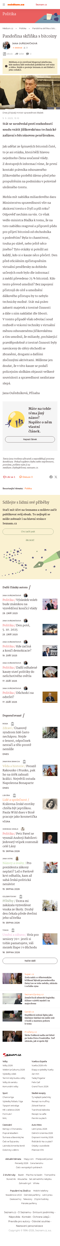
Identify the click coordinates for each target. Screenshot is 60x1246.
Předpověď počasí (44, 1159)
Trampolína (49, 1175)
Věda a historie (13, 766)
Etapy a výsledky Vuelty (42, 1069)
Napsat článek (30, 439)
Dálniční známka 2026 (42, 1133)
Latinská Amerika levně (14, 1146)
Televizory (27, 1199)
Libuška (6, 795)
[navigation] (3, 4)
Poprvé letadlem (10, 1133)
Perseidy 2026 (21, 1163)
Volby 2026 (8, 1065)
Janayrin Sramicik (11, 761)
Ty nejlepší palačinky (41, 1097)
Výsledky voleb (9, 1074)
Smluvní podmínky (43, 1212)
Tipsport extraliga (11, 1105)
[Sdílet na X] (55, 477)
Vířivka (36, 1183)
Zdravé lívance (38, 1105)
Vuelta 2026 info (39, 1065)
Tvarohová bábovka (41, 1110)
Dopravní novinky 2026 (42, 1137)
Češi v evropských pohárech (29, 1167)
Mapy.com (29, 1159)
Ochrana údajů (41, 1216)
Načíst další (30, 961)
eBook (10, 54)
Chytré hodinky (41, 1199)
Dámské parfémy (32, 1195)
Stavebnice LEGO (14, 1195)
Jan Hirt (35, 1074)
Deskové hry (15, 1199)
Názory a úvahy (13, 863)
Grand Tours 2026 (40, 1086)
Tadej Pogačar (38, 1078)
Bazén (21, 1175)
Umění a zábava (14, 935)
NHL (5, 1118)
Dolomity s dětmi (11, 1150)
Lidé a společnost (15, 800)
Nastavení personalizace (29, 1225)
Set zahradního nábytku (40, 1179)
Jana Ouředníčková (24, 43)
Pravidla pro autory (19, 1221)
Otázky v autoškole (40, 1146)
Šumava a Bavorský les (13, 1137)
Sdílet (21, 54)
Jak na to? (30, 540)
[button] (30, 92)
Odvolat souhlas (41, 1221)
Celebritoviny (9, 896)
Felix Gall (36, 1082)
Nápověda (14, 1216)
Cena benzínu (36, 1163)
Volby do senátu (10, 1082)
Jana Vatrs (8, 859)
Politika (28, 488)
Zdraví (7, 728)
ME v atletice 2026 (11, 1110)
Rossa (5, 724)
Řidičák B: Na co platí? (42, 1141)
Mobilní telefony (40, 1191)
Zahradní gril (25, 1183)
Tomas (5, 930)
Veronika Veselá (10, 829)
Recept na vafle (39, 1114)
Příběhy (8, 901)
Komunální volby (10, 1086)
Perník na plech (39, 1118)
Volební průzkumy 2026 (14, 1069)
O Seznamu (24, 1212)
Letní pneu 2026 (39, 1129)
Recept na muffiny (40, 1101)
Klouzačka (22, 1179)
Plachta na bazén (34, 1175)
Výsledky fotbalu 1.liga (13, 1101)
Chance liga (8, 1097)
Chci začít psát (28, 531)
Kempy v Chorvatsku (12, 1129)
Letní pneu (47, 1195)
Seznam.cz (41, 4)
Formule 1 (7, 1114)
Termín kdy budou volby (14, 1078)
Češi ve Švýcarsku (11, 1141)
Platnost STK (38, 1150)
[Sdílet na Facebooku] (51, 477)
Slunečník (11, 1179)
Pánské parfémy (29, 1203)
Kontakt (26, 1216)
